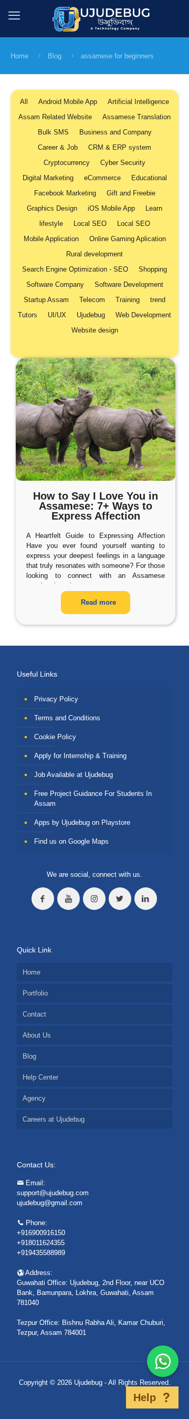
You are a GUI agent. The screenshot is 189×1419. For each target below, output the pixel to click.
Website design (94, 330)
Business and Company (115, 132)
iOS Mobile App (111, 208)
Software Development (128, 284)
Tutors (27, 315)
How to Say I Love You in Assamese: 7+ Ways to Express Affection (95, 506)
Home (19, 56)
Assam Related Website (55, 117)
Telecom (92, 300)
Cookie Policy (55, 737)
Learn (153, 208)
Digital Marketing (48, 178)
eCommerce (102, 178)
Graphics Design (52, 208)
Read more (98, 602)
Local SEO (90, 223)
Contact (34, 1014)
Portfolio (35, 993)
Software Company (55, 284)
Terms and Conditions (67, 718)
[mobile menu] (14, 16)
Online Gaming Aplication (127, 239)
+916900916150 (41, 1233)
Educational (149, 178)
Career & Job (58, 147)
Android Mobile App (67, 102)
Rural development (94, 254)
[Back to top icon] (112, 1397)
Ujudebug (91, 315)
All (24, 102)
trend (157, 300)
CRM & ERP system (119, 147)
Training (128, 300)
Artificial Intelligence (138, 102)
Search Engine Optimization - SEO (75, 269)
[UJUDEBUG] (95, 18)
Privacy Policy (56, 699)
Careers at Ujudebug (54, 1119)
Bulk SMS (53, 132)
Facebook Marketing (65, 193)
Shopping (153, 269)
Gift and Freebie (131, 193)
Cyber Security (122, 163)
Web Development (143, 315)
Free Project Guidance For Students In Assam (93, 798)
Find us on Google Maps (71, 841)
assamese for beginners (117, 56)
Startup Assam (46, 300)
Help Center (40, 1077)
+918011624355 (41, 1243)
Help (144, 1397)
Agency (34, 1098)
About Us (37, 1035)
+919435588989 (41, 1253)
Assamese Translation (136, 117)
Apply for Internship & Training (80, 756)
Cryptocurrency (67, 163)
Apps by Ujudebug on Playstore (82, 822)
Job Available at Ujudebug (73, 775)
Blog (54, 56)
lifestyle (51, 223)
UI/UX (57, 315)
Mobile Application (51, 239)
